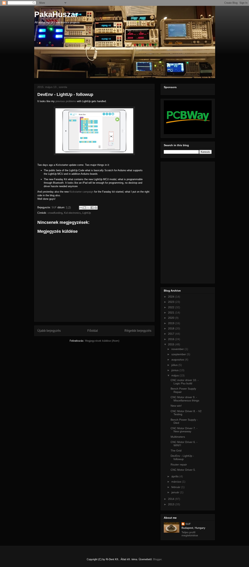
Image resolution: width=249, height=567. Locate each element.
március (176, 481)
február (176, 487)
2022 (171, 307)
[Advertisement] (179, 221)
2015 (171, 344)
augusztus (178, 359)
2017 (171, 333)
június (175, 370)
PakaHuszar (56, 14)
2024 (171, 296)
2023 (171, 301)
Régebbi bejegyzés (137, 330)
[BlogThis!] (85, 208)
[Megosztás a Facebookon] (92, 208)
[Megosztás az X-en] (88, 208)
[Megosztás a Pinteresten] (96, 208)
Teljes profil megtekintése (189, 534)
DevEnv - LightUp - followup (182, 457)
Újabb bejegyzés (49, 330)
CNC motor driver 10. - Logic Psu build (185, 382)
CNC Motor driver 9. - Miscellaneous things (185, 399)
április (175, 476)
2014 (171, 498)
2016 (171, 339)
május (175, 375)
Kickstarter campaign (81, 191)
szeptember (179, 354)
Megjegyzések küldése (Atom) (102, 340)
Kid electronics (72, 212)
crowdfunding (55, 212)
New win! (176, 405)
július (174, 364)
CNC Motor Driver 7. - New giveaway (184, 430)
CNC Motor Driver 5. (183, 469)
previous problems (65, 101)
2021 (171, 312)
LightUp (86, 212)
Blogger (157, 559)
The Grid (176, 450)
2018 (171, 328)
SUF (188, 523)
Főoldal (92, 330)
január (175, 492)
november (178, 349)
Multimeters (178, 436)
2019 (171, 323)
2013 (171, 504)
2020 (171, 317)
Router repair (179, 464)
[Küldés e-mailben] (81, 208)
